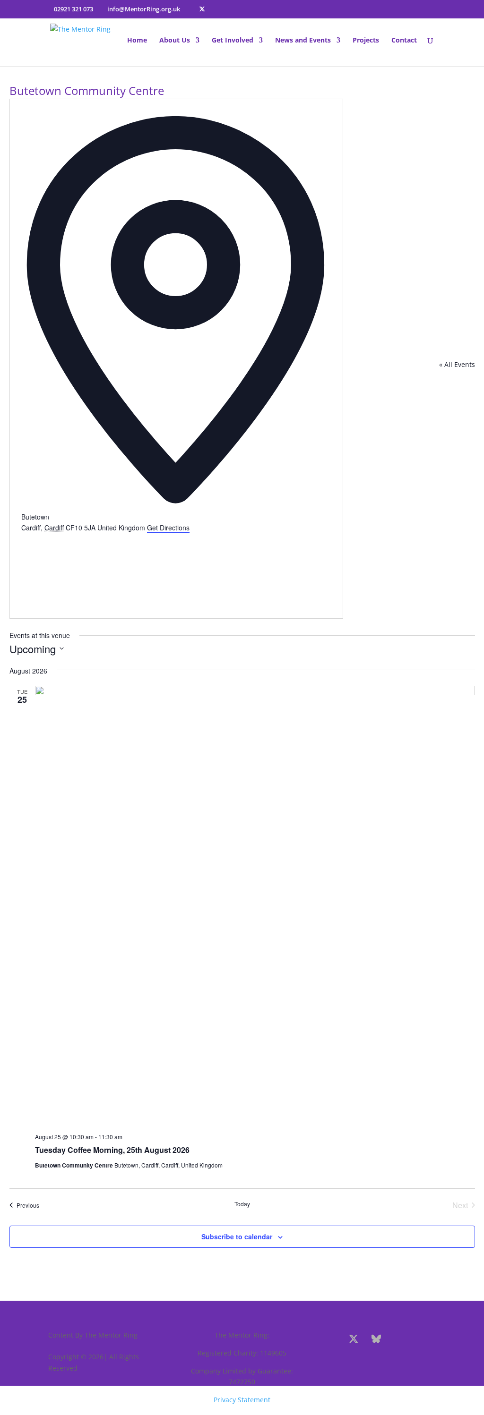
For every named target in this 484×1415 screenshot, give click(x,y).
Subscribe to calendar (236, 1236)
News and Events (303, 40)
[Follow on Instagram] (398, 1339)
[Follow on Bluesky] (376, 1339)
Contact (404, 40)
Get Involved (232, 40)
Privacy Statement (242, 1399)
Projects (366, 40)
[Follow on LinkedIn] (378, 1361)
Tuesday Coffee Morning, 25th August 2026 (112, 1149)
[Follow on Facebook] (330, 1339)
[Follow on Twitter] (353, 1339)
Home (137, 40)
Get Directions (168, 527)
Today (242, 1204)
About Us (174, 40)
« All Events (457, 364)
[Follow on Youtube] (421, 1339)
